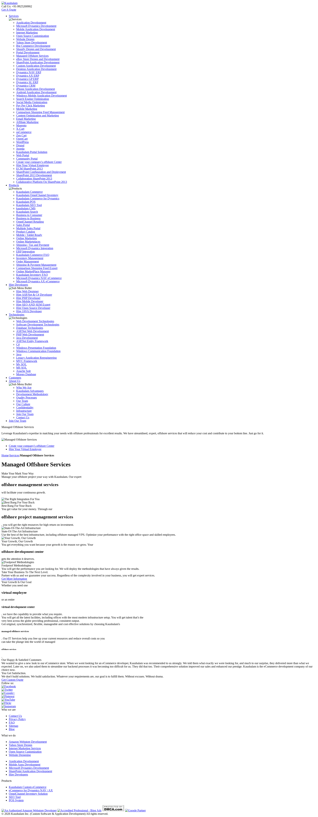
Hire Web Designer (27, 291)
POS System (16, 800)
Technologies (16, 314)
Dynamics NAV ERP (28, 72)
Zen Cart (21, 135)
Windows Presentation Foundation (36, 347)
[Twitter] (7, 689)
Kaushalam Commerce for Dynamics (37, 198)
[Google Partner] (135, 810)
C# (18, 344)
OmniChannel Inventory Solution (28, 793)
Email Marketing (26, 118)
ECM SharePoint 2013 (29, 168)
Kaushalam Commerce (29, 191)
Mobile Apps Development (24, 764)
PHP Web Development (30, 334)
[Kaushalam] (9, 3)
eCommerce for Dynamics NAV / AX (31, 790)
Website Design (25, 39)
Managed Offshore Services (32, 55)
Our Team (22, 400)
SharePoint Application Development (37, 62)
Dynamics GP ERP (27, 79)
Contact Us (22, 417)
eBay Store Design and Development (37, 59)
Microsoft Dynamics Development (36, 25)
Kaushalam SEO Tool (29, 205)
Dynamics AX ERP (27, 75)
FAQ (12, 722)
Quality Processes (26, 397)
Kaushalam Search (27, 211)
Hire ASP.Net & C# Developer (34, 294)
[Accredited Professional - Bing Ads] (79, 810)
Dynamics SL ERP (27, 82)
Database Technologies (29, 327)
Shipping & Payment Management (36, 264)
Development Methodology (32, 394)
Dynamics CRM (25, 85)
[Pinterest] (7, 696)
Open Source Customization (32, 35)
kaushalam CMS (26, 208)
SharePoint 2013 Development (34, 175)
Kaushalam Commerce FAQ (32, 254)
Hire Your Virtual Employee (32, 165)
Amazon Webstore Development (28, 741)
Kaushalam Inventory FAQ (32, 274)
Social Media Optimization (31, 102)
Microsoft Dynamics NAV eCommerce (39, 278)
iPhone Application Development (35, 89)
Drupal (20, 145)
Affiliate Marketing (27, 122)
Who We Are (23, 387)
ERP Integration (25, 251)
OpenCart (22, 138)
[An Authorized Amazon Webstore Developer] (29, 810)
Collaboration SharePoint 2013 (34, 178)
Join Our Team (24, 414)
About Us (14, 381)
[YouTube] (8, 699)
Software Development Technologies (37, 324)
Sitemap (13, 725)
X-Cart (20, 128)
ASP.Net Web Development (32, 331)
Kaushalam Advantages (30, 390)
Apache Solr (23, 371)
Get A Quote (8, 9)
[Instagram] (8, 706)
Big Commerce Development (33, 45)
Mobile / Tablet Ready (29, 235)
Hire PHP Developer (28, 298)
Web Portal (22, 155)
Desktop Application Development (36, 69)
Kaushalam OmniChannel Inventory (37, 195)
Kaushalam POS (26, 201)
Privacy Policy (17, 719)
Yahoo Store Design (20, 745)
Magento (21, 125)
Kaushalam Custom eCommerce (27, 787)
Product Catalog (25, 231)
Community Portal (27, 158)
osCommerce (23, 132)
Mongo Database (26, 374)
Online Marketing (26, 238)
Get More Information (14, 578)
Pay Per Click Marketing (30, 105)
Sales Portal (23, 225)
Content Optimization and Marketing (37, 115)
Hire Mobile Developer (29, 301)
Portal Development (27, 52)
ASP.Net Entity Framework (32, 341)
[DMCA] (113, 810)
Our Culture (23, 404)
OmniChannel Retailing (30, 221)
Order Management (27, 261)
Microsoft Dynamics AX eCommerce (38, 281)
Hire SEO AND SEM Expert (33, 304)
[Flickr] (6, 703)
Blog (12, 729)
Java (18, 354)
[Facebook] (8, 686)
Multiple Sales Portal (28, 228)
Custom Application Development (36, 65)
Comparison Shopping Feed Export (36, 268)
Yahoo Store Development (31, 42)
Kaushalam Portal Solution (31, 152)
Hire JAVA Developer (29, 311)
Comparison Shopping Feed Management (40, 112)
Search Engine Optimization (32, 98)
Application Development (31, 22)
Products (14, 185)
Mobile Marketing (26, 108)
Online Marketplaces (28, 241)
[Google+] (8, 693)
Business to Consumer (29, 215)
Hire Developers (18, 284)
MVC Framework (26, 361)
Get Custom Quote (12, 679)
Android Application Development (36, 92)
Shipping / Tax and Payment (32, 244)
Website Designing (20, 755)
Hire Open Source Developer (33, 308)
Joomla (20, 148)
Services (14, 16)
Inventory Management (29, 258)
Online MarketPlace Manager (33, 271)
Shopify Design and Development (36, 49)
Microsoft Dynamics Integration (34, 248)
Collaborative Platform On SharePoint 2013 (41, 181)
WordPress (22, 142)
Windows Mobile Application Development (41, 95)
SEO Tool (15, 797)
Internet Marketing (27, 32)
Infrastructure (24, 410)
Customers (15, 377)
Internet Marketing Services (25, 748)
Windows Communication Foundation (38, 351)
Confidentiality (24, 407)
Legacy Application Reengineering (36, 357)
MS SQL (21, 367)
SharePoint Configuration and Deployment (41, 171)
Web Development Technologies (35, 321)
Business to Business (28, 218)
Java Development (27, 337)
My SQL (21, 364)
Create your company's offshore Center (39, 162)
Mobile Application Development (35, 29)
